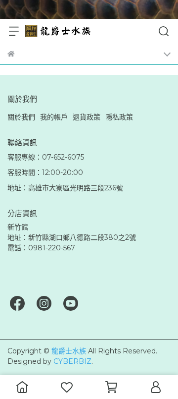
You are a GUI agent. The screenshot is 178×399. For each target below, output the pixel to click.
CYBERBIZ (72, 361)
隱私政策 (119, 117)
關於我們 (21, 117)
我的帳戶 (54, 117)
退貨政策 (86, 117)
